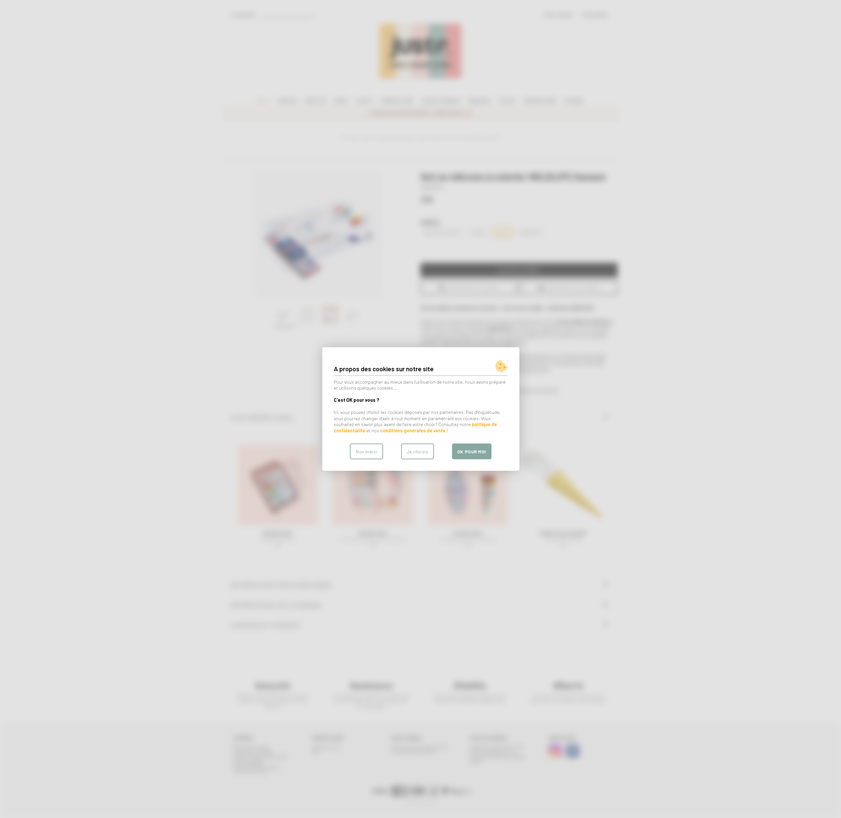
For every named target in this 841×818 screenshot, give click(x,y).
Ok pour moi (471, 451)
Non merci (366, 451)
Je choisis (417, 451)
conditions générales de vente (412, 430)
